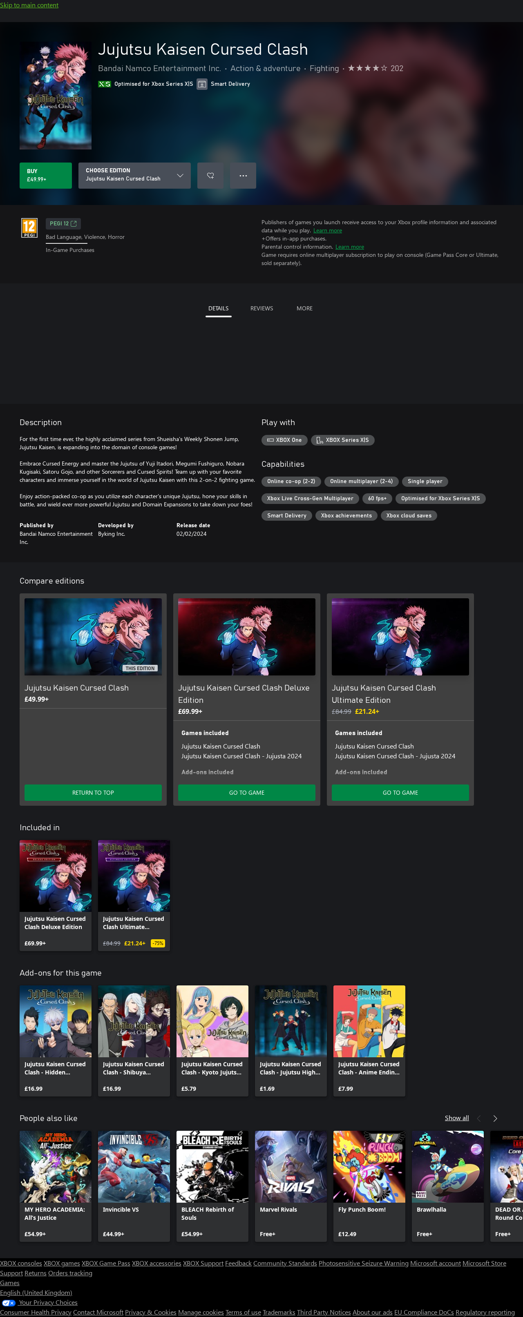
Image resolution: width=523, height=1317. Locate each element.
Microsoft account (435, 1263)
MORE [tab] (305, 308)
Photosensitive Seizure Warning (364, 1263)
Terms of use (243, 1312)
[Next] (495, 1118)
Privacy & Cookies (151, 1312)
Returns (36, 1272)
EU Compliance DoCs (424, 1312)
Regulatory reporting (485, 1312)
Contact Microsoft (98, 1312)
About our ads (373, 1312)
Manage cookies (201, 1312)
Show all (457, 1117)
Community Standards (285, 1263)
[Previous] (479, 1118)
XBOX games (62, 1263)
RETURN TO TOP (93, 792)
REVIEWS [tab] (261, 308)
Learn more (327, 230)
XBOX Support (203, 1263)
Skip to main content (29, 4)
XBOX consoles (21, 1263)
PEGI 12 (59, 224)
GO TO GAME (246, 792)
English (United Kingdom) (36, 1292)
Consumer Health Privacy (36, 1312)
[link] (56, 895)
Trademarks (279, 1312)
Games (10, 1282)
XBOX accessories (156, 1263)
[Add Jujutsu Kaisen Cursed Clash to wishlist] (210, 176)
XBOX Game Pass (106, 1263)
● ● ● (243, 175)
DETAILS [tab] (218, 308)
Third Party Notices (324, 1312)
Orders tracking (70, 1272)
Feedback (238, 1263)
